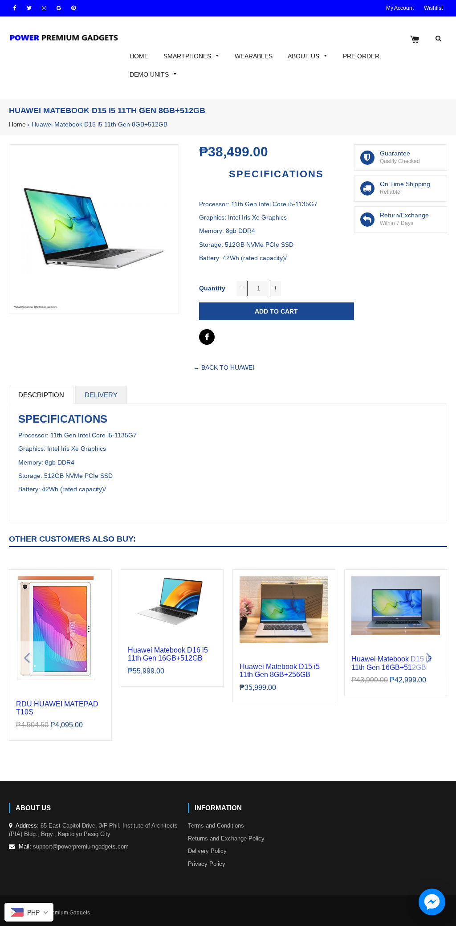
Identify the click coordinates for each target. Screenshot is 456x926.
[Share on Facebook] (207, 337)
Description (41, 395)
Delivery (101, 395)
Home (17, 124)
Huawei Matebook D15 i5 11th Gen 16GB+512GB (391, 663)
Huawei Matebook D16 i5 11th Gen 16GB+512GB (168, 654)
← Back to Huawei (223, 367)
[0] (414, 40)
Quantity (212, 288)
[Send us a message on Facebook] (432, 902)
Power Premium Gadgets (59, 913)
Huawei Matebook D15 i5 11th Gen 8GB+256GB (280, 670)
